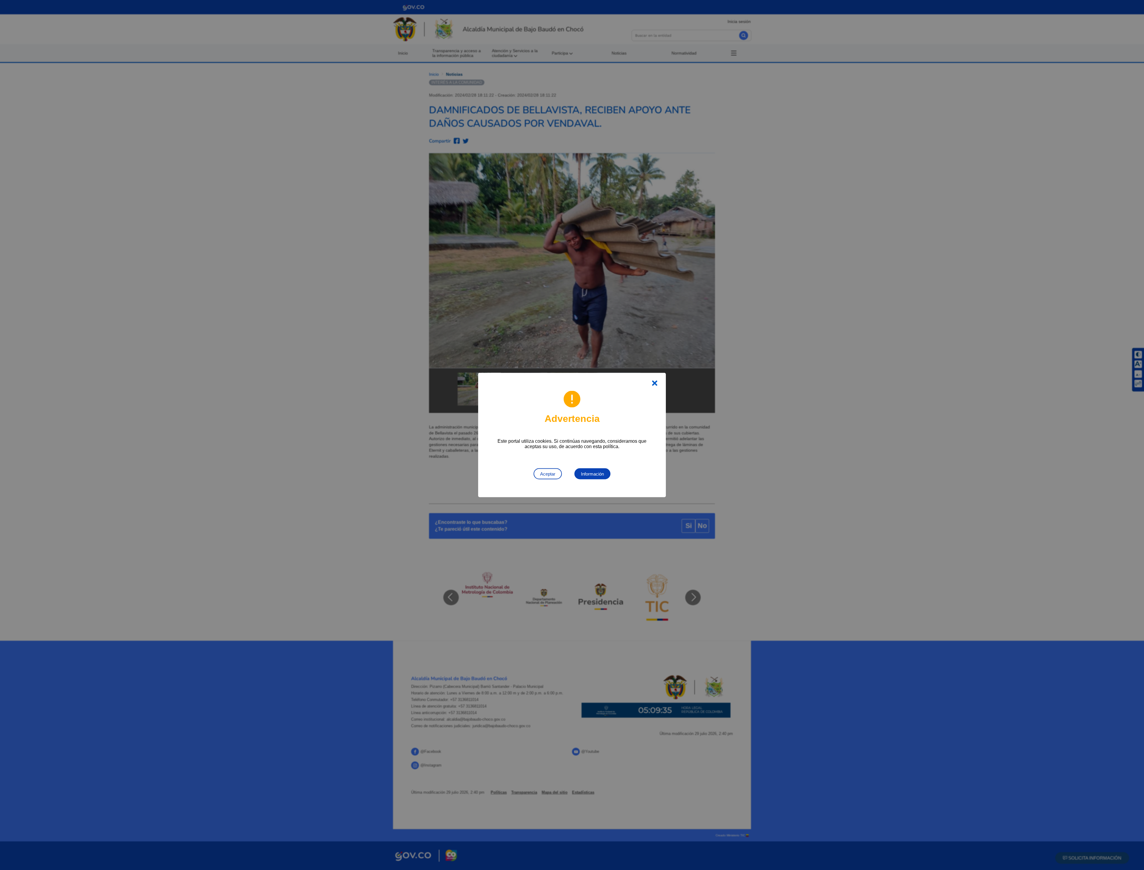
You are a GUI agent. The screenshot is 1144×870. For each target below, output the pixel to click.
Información (592, 473)
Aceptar (547, 473)
